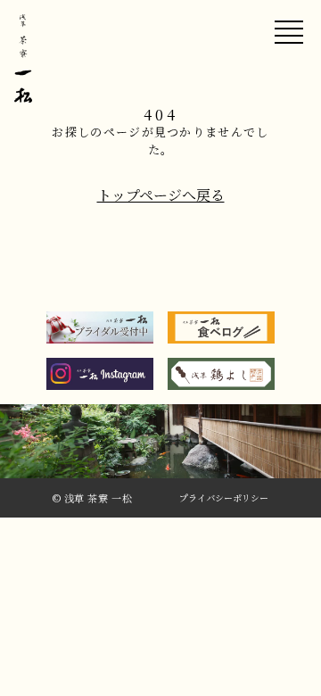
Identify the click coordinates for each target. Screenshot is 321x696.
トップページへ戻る (161, 195)
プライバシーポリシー (223, 498)
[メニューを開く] (289, 32)
